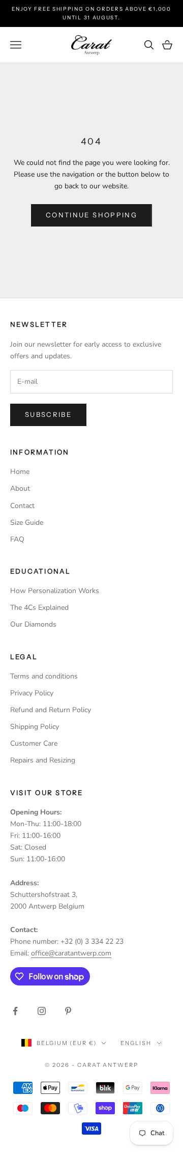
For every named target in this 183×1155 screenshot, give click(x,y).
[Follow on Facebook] (15, 1011)
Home (19, 471)
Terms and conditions (44, 676)
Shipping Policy (34, 726)
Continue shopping (91, 215)
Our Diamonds (33, 624)
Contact (22, 506)
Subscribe (48, 414)
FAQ (17, 539)
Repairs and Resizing (42, 760)
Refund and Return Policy (50, 710)
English (135, 1043)
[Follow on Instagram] (42, 1011)
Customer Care (33, 743)
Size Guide (26, 522)
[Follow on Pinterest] (68, 1011)
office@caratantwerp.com (71, 953)
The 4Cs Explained (39, 607)
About (20, 488)
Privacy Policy (31, 693)
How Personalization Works (54, 591)
